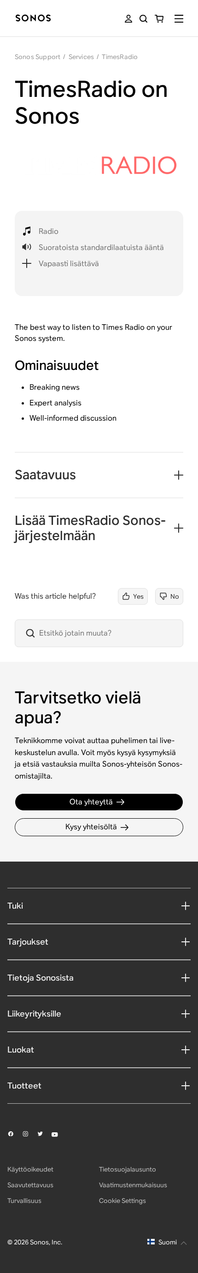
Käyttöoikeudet (30, 1169)
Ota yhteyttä (91, 802)
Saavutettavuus (30, 1185)
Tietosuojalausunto (127, 1169)
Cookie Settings (122, 1200)
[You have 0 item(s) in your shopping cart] (159, 19)
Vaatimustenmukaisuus (133, 1185)
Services (81, 57)
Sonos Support (38, 57)
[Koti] (33, 18)
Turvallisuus (24, 1200)
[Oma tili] (128, 19)
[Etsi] (143, 19)
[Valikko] (179, 19)
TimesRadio (120, 57)
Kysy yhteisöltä (91, 827)
